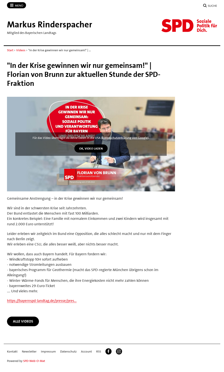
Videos (20, 50)
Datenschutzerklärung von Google (125, 137)
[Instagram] (119, 351)
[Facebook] (108, 351)
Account (86, 351)
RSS (98, 351)
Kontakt (12, 351)
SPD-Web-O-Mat (34, 361)
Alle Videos (23, 321)
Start (10, 50)
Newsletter (29, 351)
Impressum (48, 351)
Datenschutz (68, 351)
